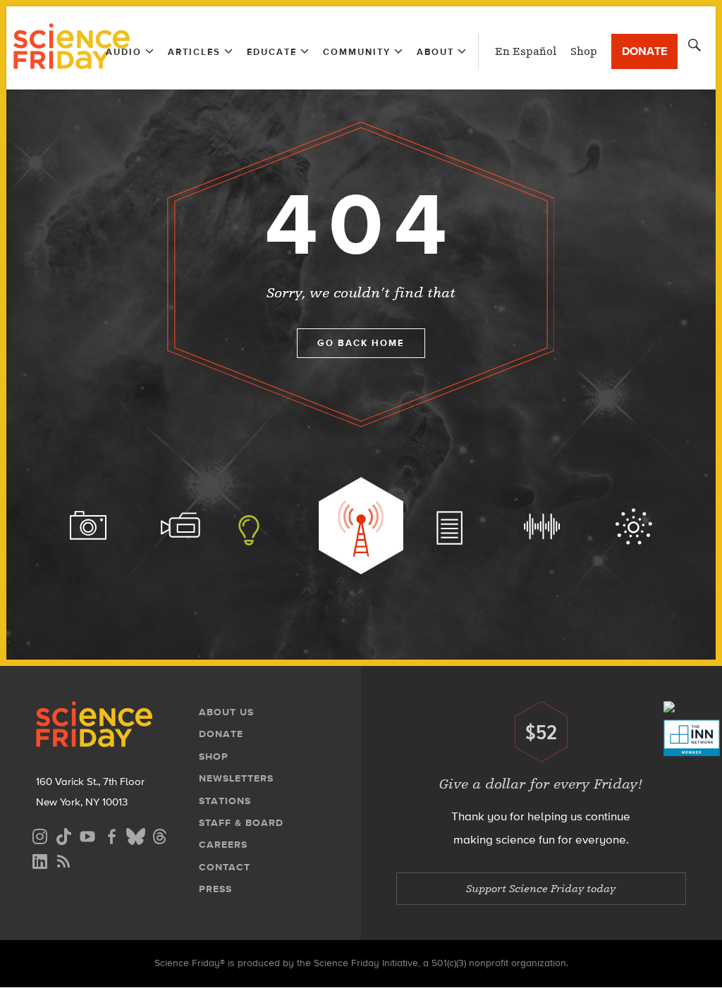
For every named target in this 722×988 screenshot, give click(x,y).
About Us (226, 712)
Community (357, 52)
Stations (225, 801)
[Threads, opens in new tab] (159, 835)
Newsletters (236, 778)
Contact (224, 867)
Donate (644, 51)
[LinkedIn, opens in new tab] (39, 859)
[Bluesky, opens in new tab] (135, 835)
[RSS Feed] (63, 859)
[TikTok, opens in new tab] (63, 835)
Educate (272, 52)
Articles (194, 52)
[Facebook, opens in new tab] (111, 835)
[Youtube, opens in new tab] (87, 835)
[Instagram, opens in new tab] (39, 835)
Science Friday (71, 48)
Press (215, 889)
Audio (124, 52)
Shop (583, 51)
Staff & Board (241, 823)
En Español (525, 51)
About (435, 52)
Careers (223, 845)
